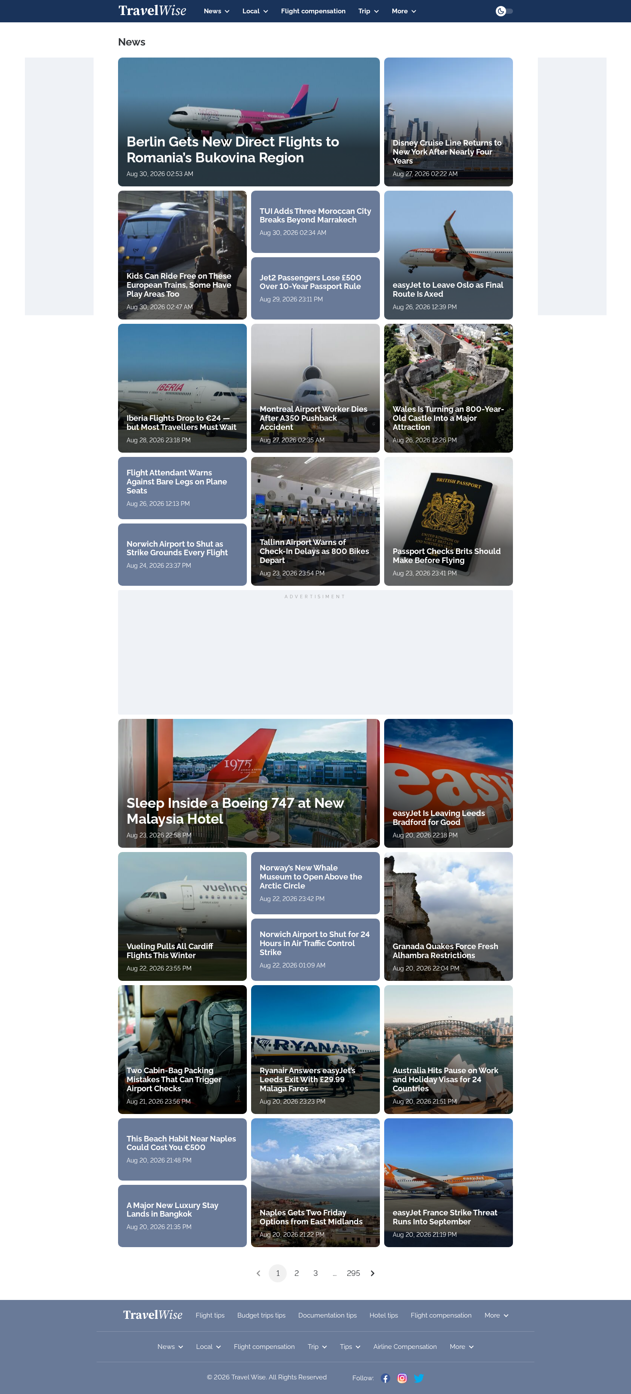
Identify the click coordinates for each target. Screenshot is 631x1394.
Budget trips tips (261, 1315)
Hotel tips (384, 1315)
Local (251, 11)
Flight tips (210, 1315)
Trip (364, 11)
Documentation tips (327, 1315)
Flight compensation (313, 11)
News (212, 11)
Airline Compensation (405, 1347)
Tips (346, 1347)
